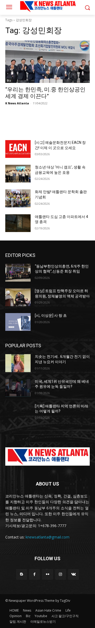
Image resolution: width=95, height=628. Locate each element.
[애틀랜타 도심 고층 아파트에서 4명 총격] (18, 223)
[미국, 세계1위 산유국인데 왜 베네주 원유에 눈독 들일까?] (18, 388)
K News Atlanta (17, 103)
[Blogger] (21, 574)
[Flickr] (47, 574)
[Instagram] (60, 574)
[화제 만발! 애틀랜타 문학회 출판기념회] (18, 198)
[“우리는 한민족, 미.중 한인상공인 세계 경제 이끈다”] (47, 62)
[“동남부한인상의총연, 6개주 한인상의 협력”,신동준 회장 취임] (18, 273)
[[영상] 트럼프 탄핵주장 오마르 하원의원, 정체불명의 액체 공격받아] (18, 297)
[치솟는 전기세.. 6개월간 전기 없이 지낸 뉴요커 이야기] (18, 363)
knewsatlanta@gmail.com (47, 537)
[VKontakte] (73, 574)
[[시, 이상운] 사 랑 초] (18, 322)
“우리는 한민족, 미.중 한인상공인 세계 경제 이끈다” (45, 92)
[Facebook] (34, 574)
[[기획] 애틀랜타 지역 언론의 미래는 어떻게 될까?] (18, 412)
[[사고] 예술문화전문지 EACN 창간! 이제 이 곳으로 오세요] (18, 149)
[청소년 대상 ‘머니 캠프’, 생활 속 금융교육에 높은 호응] (18, 173)
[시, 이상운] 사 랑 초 (51, 315)
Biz (9, 80)
